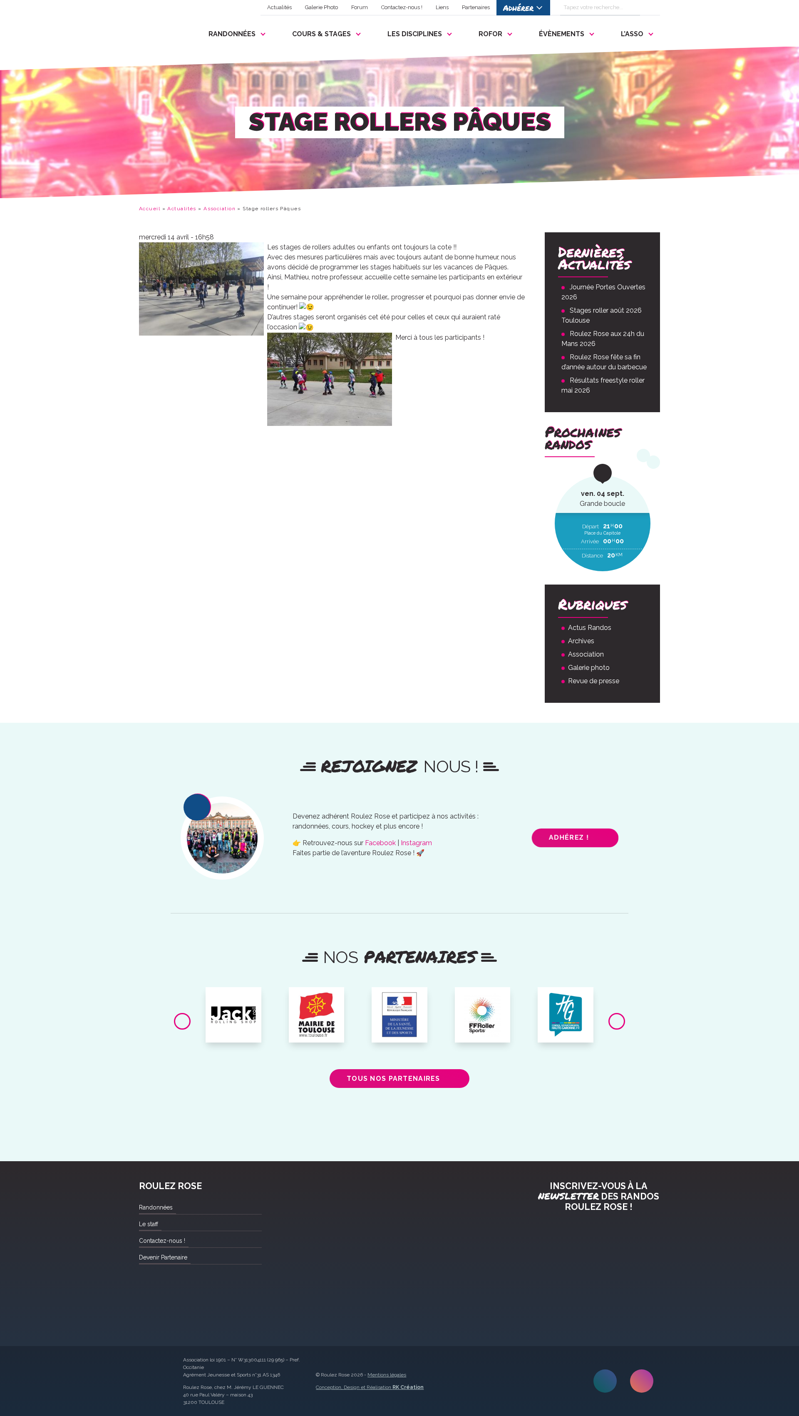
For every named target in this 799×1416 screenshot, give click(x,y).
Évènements (561, 34)
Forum (359, 7)
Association (219, 209)
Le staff (148, 1224)
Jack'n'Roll (233, 996)
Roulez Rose (159, 32)
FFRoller (482, 996)
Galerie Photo (321, 7)
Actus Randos (589, 628)
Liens (442, 7)
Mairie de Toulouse (316, 1000)
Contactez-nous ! (401, 7)
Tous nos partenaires (393, 1079)
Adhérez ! (569, 837)
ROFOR (490, 34)
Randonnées (232, 34)
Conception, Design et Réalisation (370, 1387)
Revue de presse (593, 681)
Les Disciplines (414, 34)
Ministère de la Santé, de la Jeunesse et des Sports (399, 1006)
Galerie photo (589, 668)
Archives (581, 641)
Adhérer (518, 7)
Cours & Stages (321, 34)
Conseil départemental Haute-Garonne (566, 1003)
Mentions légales (386, 1375)
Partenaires (476, 7)
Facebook (380, 843)
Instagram (416, 843)
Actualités (279, 7)
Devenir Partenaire (163, 1257)
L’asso (632, 34)
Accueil (149, 209)
